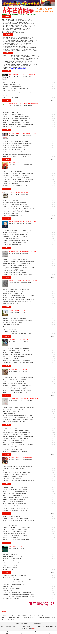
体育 (7, 513)
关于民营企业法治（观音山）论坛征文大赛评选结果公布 (16, 177)
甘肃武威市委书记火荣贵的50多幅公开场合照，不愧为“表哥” (21, 55)
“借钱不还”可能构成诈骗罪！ (9, 413)
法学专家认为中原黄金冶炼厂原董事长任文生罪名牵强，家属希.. (24, 398)
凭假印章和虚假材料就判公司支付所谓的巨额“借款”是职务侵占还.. (18, 320)
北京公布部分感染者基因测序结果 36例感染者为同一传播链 (17, 579)
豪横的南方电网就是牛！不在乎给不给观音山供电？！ (15, 126)
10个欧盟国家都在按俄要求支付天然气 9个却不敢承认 (15, 503)
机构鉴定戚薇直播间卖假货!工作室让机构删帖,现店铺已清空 (23, 133)
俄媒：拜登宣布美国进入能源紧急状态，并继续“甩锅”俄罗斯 (17, 93)
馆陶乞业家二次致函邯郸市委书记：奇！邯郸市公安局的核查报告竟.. (20, 25)
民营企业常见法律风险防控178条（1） (12, 329)
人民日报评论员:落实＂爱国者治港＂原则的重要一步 (15, 392)
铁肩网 (53, 617)
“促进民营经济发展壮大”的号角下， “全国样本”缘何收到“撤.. (18, 26)
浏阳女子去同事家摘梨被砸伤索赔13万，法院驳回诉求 (15, 451)
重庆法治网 (5, 615)
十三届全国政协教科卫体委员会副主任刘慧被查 (14, 468)
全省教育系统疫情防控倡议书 (10, 567)
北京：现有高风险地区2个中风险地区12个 (13, 588)
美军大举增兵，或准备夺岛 (9, 82)
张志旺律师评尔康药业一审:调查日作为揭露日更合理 (15, 234)
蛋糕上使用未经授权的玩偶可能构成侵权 (12, 442)
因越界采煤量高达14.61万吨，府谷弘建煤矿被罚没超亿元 (20, 65)
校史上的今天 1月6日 (8, 569)
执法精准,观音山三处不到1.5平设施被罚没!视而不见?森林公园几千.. (19, 299)
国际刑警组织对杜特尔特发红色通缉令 (12, 86)
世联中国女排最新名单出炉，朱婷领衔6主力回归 (14, 531)
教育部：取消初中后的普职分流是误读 (12, 558)
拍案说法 (7, 395)
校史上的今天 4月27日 (8, 560)
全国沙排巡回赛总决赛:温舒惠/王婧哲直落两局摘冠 (15, 535)
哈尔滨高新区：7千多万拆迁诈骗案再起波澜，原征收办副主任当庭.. (21, 47)
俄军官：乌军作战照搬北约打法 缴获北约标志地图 (14, 493)
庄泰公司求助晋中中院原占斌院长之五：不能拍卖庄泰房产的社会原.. (23, 57)
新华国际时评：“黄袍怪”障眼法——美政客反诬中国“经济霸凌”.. (17, 386)
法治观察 (24, 615)
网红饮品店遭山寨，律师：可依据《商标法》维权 (14, 242)
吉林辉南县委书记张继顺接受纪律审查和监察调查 (20, 457)
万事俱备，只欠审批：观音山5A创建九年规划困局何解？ (18, 28)
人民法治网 (47, 617)
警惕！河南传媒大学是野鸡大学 (16, 546)
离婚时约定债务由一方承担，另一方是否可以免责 (14, 318)
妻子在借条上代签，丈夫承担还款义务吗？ (13, 409)
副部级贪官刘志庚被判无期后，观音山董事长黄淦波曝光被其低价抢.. (19, 480)
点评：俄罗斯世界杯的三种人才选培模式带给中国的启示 (16, 539)
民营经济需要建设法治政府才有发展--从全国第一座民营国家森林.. (18, 179)
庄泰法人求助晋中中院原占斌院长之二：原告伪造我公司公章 (21, 59)
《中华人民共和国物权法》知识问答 (17, 310)
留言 (36, 633)
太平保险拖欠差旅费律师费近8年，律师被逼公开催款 (15, 232)
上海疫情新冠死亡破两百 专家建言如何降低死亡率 (14, 575)
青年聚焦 (7, 159)
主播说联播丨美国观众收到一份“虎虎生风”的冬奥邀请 (15, 518)
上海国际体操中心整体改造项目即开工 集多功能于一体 (15, 533)
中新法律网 (11, 615)
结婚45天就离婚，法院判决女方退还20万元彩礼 (14, 421)
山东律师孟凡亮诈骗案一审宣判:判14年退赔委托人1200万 (22, 221)
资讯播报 (7, 70)
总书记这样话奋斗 (7, 95)
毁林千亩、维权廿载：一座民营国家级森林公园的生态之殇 (18, 20)
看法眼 (34, 615)
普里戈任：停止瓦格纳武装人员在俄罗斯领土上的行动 (15, 88)
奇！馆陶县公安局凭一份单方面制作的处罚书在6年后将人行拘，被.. (19, 354)
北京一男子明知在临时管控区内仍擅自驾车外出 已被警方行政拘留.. (18, 209)
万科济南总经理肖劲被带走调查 (10, 183)
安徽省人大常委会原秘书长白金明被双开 (12, 478)
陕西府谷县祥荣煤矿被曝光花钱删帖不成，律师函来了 (15, 236)
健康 (7, 572)
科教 (7, 542)
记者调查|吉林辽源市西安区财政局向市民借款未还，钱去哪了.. (23, 280)
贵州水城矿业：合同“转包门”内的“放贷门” (16, 62)
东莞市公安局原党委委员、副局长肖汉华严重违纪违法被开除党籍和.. (19, 466)
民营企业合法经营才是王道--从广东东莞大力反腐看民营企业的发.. (18, 377)
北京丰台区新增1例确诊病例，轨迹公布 (12, 598)
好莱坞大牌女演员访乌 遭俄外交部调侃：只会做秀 (14, 506)
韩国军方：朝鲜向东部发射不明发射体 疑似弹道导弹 (15, 491)
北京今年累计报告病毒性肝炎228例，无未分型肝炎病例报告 (17, 592)
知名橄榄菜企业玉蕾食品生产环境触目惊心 (13, 152)
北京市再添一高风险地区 (9, 586)
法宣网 (31, 617)
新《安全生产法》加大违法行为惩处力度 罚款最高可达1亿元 (17, 333)
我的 (50, 633)
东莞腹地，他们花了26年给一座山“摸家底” (15, 46)
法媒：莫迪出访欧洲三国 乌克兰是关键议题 (13, 501)
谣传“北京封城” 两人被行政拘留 (10, 213)
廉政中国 (7, 454)
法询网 (36, 617)
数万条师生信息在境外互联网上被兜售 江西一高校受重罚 (16, 185)
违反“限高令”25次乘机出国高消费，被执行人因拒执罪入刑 (16, 118)
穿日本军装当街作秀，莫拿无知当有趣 (18, 369)
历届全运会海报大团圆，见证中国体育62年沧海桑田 (15, 529)
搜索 (21, 633)
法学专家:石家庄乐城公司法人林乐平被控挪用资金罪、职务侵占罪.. (18, 415)
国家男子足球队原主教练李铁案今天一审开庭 (13, 440)
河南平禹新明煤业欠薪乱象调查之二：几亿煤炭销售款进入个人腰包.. (19, 173)
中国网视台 (5, 617)
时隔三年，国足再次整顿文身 (10, 525)
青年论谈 (7, 365)
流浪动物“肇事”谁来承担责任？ (10, 90)
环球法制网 (41, 617)
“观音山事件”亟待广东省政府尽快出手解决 (13, 291)
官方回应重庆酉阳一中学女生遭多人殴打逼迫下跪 (14, 297)
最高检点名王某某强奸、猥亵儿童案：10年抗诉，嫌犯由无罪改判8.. (19, 122)
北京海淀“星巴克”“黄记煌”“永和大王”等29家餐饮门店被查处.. (17, 202)
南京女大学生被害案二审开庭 (10, 447)
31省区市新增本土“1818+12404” (10, 577)
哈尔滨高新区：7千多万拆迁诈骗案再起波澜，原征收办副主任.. (23, 251)
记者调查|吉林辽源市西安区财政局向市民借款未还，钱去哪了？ (18, 301)
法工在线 (7, 218)
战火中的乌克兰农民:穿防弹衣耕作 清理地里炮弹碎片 (15, 508)
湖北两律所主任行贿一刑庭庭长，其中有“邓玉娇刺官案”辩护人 (17, 230)
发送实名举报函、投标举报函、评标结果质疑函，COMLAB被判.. (18, 417)
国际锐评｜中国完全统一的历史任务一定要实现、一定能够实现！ (18, 390)
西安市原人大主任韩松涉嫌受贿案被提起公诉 (15, 32)
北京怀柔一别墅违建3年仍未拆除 (10, 200)
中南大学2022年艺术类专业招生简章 (11, 565)
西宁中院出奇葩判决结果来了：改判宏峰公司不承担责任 (16, 438)
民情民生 (7, 247)
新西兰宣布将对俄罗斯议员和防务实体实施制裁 (14, 499)
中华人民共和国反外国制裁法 (10, 331)
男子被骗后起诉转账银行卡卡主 (11, 31)
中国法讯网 (29, 615)
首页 (7, 633)
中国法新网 (17, 615)
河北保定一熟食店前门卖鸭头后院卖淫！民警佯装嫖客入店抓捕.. (24, 103)
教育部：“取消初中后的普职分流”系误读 (12, 556)
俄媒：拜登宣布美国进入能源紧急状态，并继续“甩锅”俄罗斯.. (23, 74)
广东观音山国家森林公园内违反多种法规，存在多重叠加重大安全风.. (20, 23)
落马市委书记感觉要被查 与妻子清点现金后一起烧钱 (15, 474)
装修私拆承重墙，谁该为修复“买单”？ (12, 411)
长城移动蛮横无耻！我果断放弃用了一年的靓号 (14, 293)
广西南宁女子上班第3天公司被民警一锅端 (18, 192)
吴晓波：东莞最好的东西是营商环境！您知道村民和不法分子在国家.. (19, 295)
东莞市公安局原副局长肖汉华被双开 (11, 352)
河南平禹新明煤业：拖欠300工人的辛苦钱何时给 (14, 272)
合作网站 (17, 623)
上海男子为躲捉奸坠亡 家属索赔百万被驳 (12, 449)
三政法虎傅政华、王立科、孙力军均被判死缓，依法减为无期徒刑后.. (19, 444)
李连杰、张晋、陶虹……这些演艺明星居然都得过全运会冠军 (17, 527)
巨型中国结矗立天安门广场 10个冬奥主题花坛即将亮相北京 (17, 523)
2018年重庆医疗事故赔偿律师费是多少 (12, 244)
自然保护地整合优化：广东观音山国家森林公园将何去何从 (16, 181)
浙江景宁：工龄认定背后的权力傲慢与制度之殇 (14, 356)
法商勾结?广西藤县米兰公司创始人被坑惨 (16, 67)
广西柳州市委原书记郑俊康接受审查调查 (12, 476)
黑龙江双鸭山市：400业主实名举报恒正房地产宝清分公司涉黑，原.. (23, 58)
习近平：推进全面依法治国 (15, 162)
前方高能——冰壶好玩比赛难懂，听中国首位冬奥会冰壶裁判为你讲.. (19, 520)
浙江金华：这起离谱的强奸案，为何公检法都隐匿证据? (17, 22)
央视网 (10, 617)
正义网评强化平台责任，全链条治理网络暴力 (13, 381)
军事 (7, 483)
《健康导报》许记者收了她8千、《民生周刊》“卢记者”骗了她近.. (18, 206)
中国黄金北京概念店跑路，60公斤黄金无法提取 (14, 147)
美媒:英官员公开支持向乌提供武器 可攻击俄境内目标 (15, 497)
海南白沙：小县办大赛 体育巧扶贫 (11, 537)
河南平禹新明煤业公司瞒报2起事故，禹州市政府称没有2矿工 (17, 145)
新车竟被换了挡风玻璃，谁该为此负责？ (12, 322)
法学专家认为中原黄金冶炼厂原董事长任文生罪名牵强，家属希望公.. (19, 419)
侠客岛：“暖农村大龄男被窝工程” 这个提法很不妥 (14, 388)
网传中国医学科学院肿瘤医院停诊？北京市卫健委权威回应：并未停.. (19, 594)
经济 (7, 129)
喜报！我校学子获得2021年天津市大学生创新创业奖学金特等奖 (18, 563)
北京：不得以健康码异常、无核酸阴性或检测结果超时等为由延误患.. (19, 596)
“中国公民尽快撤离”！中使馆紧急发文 (12, 84)
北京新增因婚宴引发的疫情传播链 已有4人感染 (14, 584)
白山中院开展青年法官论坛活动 (10, 358)
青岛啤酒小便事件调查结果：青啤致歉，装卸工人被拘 (15, 149)
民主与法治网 (5, 619)
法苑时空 (7, 424)
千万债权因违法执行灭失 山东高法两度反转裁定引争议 (15, 270)
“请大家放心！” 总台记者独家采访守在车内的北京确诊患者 (16, 211)
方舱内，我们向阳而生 (8, 590)
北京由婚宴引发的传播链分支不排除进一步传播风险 (15, 582)
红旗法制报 (46, 615)
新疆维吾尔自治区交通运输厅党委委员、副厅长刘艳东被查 (16, 360)
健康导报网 (40, 615)
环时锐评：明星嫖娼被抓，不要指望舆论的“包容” (14, 383)
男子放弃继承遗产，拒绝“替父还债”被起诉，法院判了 (15, 120)
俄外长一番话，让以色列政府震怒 (11, 97)
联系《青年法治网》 (26, 623)
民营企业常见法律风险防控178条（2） (12, 327)
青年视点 (7, 277)
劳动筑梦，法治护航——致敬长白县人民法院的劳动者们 (16, 116)
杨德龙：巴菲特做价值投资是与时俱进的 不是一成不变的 (16, 156)
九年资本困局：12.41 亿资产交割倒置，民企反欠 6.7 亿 (17, 19)
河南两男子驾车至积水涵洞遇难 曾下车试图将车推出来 (15, 204)
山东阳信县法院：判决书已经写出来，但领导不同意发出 (18, 29)
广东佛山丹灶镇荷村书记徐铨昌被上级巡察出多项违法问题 (16, 472)
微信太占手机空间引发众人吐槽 (10, 303)
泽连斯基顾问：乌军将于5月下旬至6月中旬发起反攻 (15, 487)
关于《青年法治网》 (37, 623)
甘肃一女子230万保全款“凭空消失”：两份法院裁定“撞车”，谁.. (20, 49)
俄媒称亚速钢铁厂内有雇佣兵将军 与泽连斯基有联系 (15, 510)
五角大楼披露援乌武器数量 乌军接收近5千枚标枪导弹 (15, 489)
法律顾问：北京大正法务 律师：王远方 (10, 626)
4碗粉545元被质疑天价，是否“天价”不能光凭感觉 (14, 379)
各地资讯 (7, 336)
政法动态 (7, 100)
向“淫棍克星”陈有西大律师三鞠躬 (11, 238)
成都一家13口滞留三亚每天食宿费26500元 (19, 339)
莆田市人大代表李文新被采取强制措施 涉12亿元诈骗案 (19, 61)
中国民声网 (26, 617)
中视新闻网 (20, 617)
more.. (52, 70)
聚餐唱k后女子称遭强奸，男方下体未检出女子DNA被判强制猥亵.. (18, 124)
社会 (7, 188)
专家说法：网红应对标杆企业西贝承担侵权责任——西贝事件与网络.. (21, 50)
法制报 (14, 617)
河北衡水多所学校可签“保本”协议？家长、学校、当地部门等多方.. (18, 362)
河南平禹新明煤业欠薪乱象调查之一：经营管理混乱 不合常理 (17, 175)
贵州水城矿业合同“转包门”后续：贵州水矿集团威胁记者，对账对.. (22, 64)
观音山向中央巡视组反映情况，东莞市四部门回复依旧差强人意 (17, 274)
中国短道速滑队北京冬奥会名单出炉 (11, 516)
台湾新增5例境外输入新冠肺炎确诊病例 (12, 324)
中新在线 (12, 619)
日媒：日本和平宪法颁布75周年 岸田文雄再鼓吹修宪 (15, 495)
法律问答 (7, 306)
